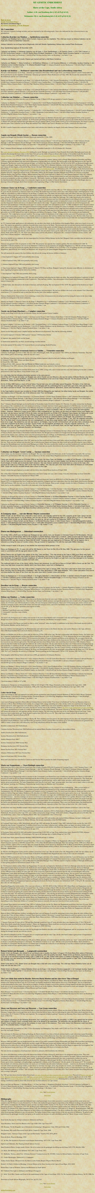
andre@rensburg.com (8, 1190)
